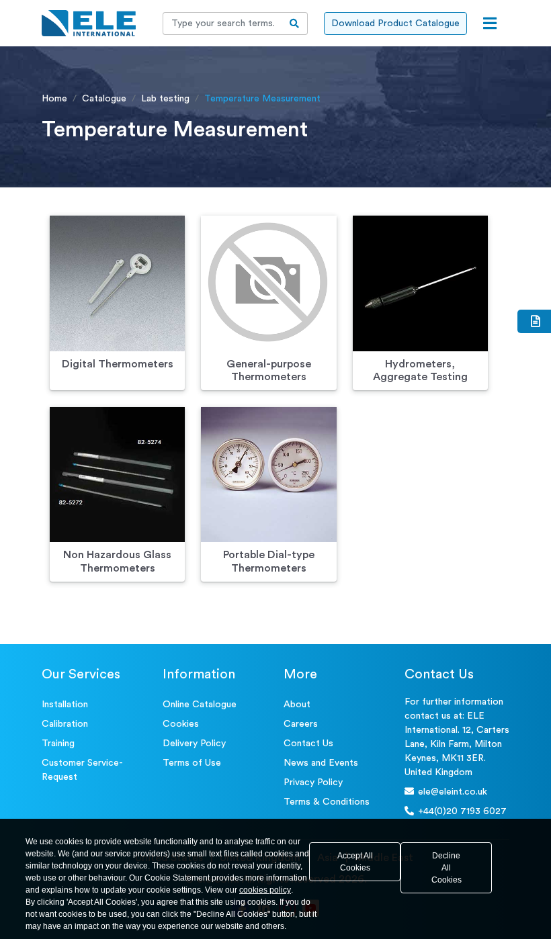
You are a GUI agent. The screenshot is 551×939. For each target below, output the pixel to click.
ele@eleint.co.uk (452, 792)
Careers (301, 724)
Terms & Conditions (327, 802)
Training (58, 743)
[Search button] (295, 23)
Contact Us (308, 743)
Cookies (181, 724)
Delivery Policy (194, 743)
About (297, 704)
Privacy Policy (313, 782)
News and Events (321, 763)
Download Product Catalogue (395, 23)
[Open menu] (490, 23)
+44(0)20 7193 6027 (462, 811)
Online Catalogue (200, 704)
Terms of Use (192, 763)
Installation (65, 704)
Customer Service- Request (82, 770)
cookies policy (265, 890)
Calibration (65, 724)
